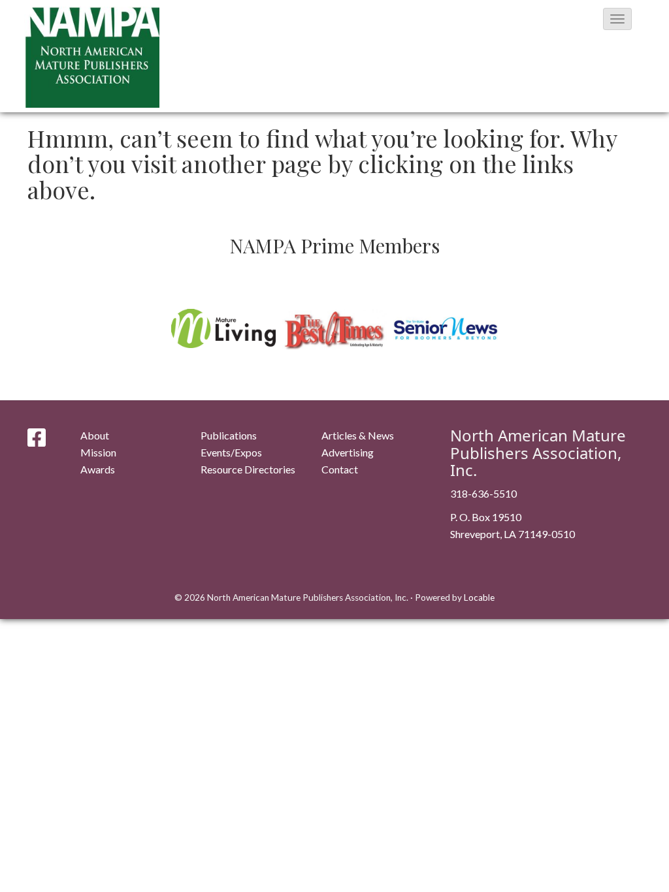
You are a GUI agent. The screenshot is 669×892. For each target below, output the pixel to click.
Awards (97, 469)
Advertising (347, 452)
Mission (98, 452)
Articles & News (357, 435)
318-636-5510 (483, 493)
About (94, 435)
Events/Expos (231, 452)
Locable (479, 597)
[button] (617, 19)
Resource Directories (248, 469)
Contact (339, 469)
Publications (229, 435)
